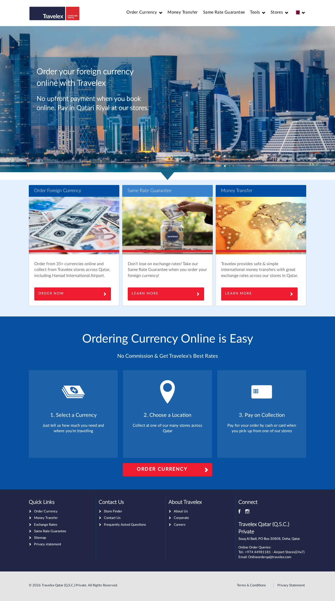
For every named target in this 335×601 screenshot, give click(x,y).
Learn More (238, 293)
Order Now (51, 293)
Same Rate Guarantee (149, 190)
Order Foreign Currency (57, 190)
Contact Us (112, 518)
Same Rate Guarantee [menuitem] (224, 12)
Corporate (181, 518)
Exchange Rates (45, 525)
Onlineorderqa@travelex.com (269, 557)
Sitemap (40, 538)
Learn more (145, 293)
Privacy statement (47, 544)
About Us (181, 511)
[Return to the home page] (54, 13)
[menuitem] (144, 12)
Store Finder (113, 511)
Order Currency (162, 469)
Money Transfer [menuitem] (183, 12)
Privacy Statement (291, 585)
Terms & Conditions (251, 585)
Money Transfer (236, 190)
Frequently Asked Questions (125, 525)
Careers (180, 525)
